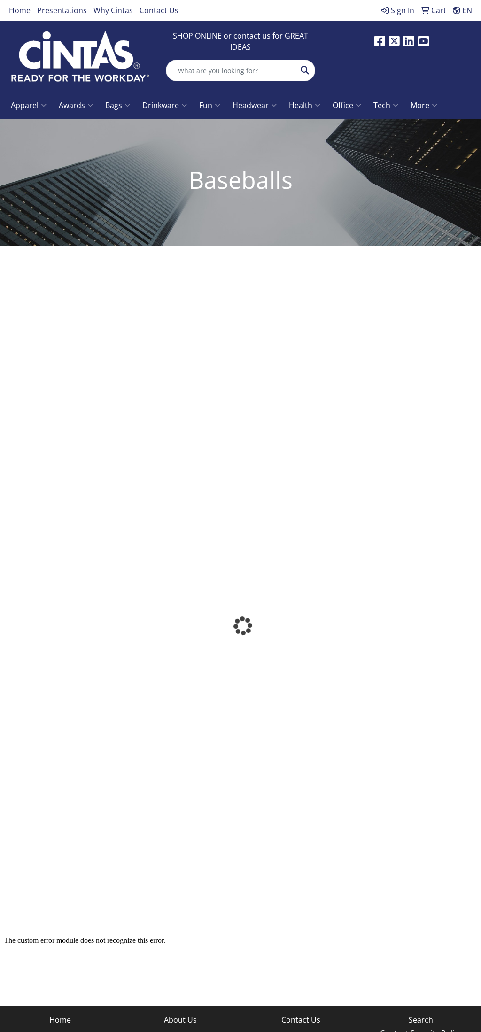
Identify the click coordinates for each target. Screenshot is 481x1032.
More (420, 105)
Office (343, 105)
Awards (72, 105)
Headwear (251, 105)
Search (421, 1020)
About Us (180, 1020)
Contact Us (159, 10)
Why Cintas (113, 10)
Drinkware (160, 105)
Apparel (25, 105)
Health (300, 105)
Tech (381, 105)
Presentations (62, 10)
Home (20, 10)
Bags (113, 105)
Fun (205, 105)
